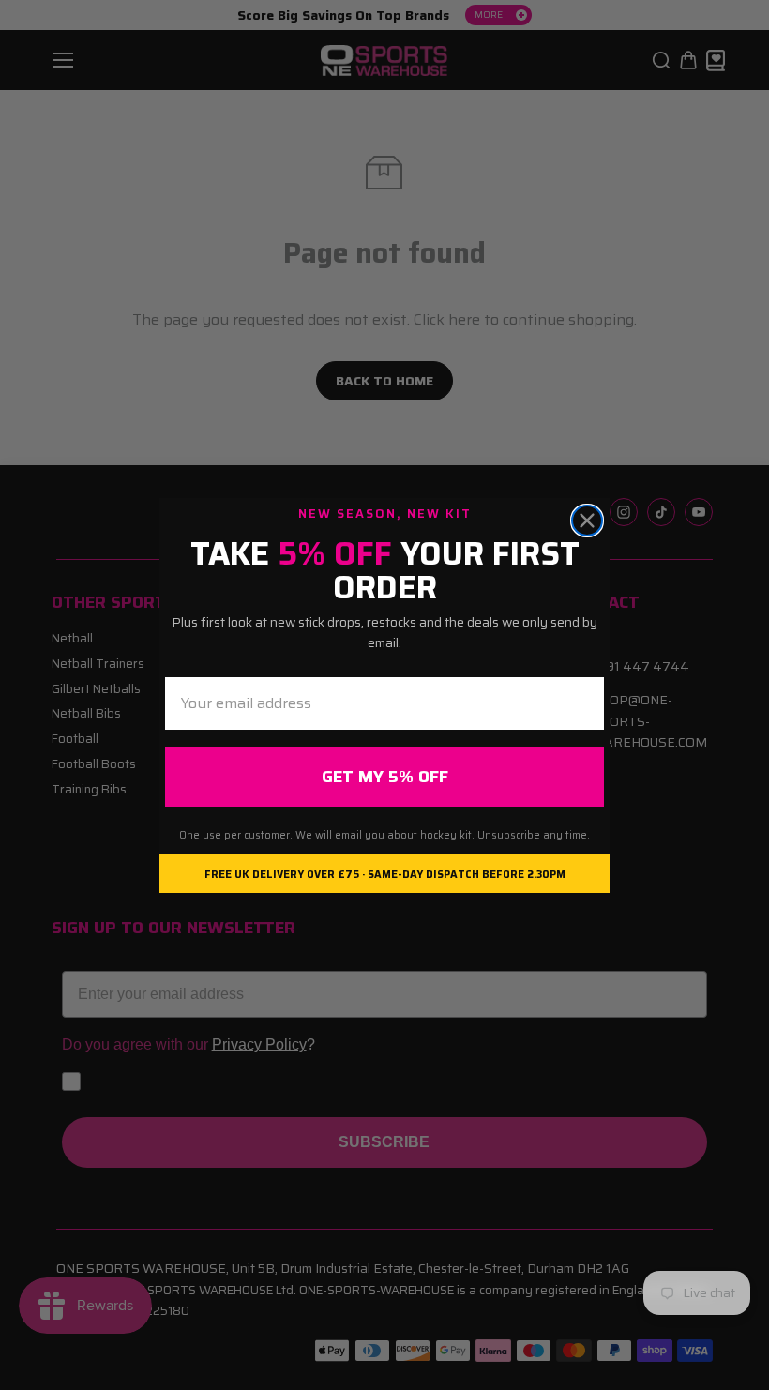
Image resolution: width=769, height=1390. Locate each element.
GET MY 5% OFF (385, 776)
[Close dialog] (587, 521)
